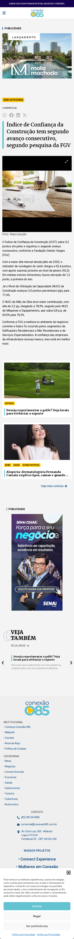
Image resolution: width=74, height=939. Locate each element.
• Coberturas (11, 799)
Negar (37, 916)
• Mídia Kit (9, 732)
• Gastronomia (12, 788)
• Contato (9, 737)
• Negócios (9, 766)
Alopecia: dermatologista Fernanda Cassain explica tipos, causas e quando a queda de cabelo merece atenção (37, 473)
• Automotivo (11, 804)
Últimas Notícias (31, 465)
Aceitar (37, 906)
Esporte (9, 403)
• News (7, 761)
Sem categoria (13, 99)
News (7, 465)
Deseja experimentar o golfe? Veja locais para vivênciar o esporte (37, 412)
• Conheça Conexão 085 (17, 727)
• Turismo (9, 793)
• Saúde (8, 782)
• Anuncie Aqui (12, 743)
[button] (68, 872)
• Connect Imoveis (14, 771)
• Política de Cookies (15, 748)
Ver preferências (37, 926)
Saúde (16, 465)
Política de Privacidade (23, 934)
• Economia (10, 777)
